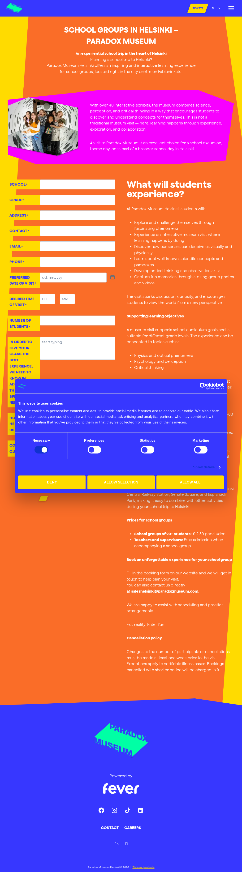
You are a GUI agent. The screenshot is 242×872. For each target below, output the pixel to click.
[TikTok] (127, 810)
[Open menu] (231, 8)
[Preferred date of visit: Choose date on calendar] (112, 277)
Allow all (190, 482)
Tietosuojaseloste (144, 867)
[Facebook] (101, 810)
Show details (204, 467)
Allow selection (121, 482)
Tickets (198, 8)
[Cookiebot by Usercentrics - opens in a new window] (203, 386)
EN (212, 8)
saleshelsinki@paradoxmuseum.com (164, 591)
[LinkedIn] (140, 810)
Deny (52, 482)
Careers (132, 827)
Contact (110, 827)
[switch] (94, 449)
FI (126, 844)
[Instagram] (114, 810)
